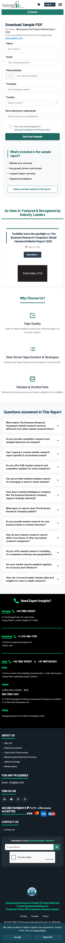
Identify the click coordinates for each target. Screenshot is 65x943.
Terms (45, 916)
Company (10, 84)
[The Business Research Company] (12, 4)
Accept (17, 937)
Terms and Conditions (24, 129)
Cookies (35, 916)
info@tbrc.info (16, 782)
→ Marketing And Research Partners (19, 757)
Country (10, 97)
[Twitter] (25, 799)
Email (8, 57)
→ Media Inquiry (9, 766)
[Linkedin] (4, 799)
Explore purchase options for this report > (32, 189)
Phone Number (13, 70)
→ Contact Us (8, 830)
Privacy (23, 916)
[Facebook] (18, 799)
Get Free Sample (32, 136)
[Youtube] (11, 799)
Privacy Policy (44, 129)
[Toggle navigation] (60, 4)
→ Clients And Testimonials (15, 752)
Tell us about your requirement (20, 111)
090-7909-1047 (10, 694)
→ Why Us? (7, 743)
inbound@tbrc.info (14, 38)
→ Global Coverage (11, 762)
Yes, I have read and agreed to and (32, 128)
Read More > (34, 254)
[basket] (38, 4)
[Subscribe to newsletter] (56, 847)
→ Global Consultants (12, 748)
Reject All (47, 937)
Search (33, 12)
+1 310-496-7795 (27, 636)
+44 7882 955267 (25, 611)
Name (9, 43)
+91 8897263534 (47, 661)
